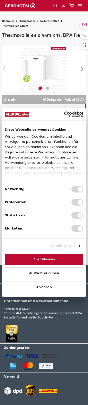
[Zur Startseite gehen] (25, 5)
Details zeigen (63, 245)
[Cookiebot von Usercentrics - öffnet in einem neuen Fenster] (65, 114)
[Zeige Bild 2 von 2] (47, 88)
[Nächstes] (83, 69)
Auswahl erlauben (44, 273)
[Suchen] (55, 6)
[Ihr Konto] (63, 6)
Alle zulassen (44, 259)
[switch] (77, 202)
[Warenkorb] (72, 6)
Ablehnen (44, 287)
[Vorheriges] (5, 69)
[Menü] (80, 6)
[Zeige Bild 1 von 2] (40, 88)
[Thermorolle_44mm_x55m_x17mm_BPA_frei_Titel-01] (44, 69)
